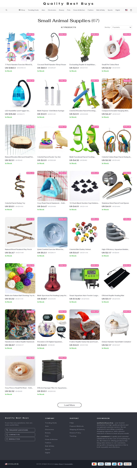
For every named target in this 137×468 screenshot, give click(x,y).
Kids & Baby (100, 10)
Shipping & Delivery (77, 429)
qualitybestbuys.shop (105, 423)
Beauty (61, 10)
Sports (110, 10)
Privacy (61, 464)
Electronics (52, 10)
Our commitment (103, 436)
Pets (68, 10)
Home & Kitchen (79, 10)
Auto (43, 10)
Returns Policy (75, 433)
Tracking (73, 436)
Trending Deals (33, 10)
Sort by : (108, 27)
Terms (56, 464)
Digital (118, 10)
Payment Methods (77, 426)
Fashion (90, 10)
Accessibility (69, 464)
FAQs (72, 423)
